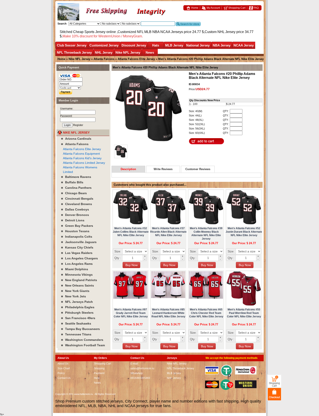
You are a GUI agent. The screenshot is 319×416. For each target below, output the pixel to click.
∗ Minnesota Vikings (77, 274)
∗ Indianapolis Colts (76, 236)
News (150, 52)
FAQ (256, 7)
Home (194, 7)
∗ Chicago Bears (74, 193)
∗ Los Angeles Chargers (79, 258)
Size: (117, 251)
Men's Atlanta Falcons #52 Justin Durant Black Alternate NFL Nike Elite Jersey (244, 232)
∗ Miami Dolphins (74, 269)
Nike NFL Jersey (127, 52)
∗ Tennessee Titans (76, 334)
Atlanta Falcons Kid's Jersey (82, 158)
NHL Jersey (103, 52)
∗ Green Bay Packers (77, 225)
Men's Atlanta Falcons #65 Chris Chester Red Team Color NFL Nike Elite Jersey (206, 313)
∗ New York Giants (75, 291)
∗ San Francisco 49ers (78, 318)
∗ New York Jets (73, 296)
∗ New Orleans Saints (77, 285)
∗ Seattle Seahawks (76, 323)
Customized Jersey (103, 45)
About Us (63, 363)
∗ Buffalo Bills (72, 182)
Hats (155, 45)
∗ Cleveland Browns (76, 204)
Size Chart (64, 368)
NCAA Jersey (243, 45)
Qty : (117, 258)
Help (97, 378)
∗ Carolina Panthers (76, 187)
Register (78, 125)
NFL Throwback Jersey (74, 52)
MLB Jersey (174, 45)
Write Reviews (163, 169)
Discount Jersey (134, 45)
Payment (99, 373)
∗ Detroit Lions (72, 220)
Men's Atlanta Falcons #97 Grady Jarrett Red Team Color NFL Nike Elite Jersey (131, 313)
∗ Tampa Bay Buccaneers (80, 329)
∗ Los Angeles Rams (77, 263)
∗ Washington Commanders (82, 339)
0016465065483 (140, 378)
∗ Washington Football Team (83, 345)
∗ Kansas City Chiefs (77, 247)
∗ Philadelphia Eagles (77, 307)
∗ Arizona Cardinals (76, 138)
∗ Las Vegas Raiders (76, 253)
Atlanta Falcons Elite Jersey (136, 59)
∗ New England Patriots (79, 280)
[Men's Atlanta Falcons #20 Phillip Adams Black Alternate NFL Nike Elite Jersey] (148, 108)
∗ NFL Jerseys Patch (77, 301)
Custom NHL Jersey (220, 32)
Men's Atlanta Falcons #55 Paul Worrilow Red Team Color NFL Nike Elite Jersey (244, 313)
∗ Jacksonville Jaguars (79, 242)
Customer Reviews (197, 169)
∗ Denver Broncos (75, 215)
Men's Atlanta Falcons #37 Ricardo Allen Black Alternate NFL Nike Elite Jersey (168, 232)
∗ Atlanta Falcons (75, 144)
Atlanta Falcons (104, 59)
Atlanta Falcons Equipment (81, 153)
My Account (213, 7)
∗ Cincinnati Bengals (77, 198)
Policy (61, 373)
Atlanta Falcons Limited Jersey (84, 162)
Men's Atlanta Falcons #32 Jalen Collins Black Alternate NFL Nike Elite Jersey (131, 232)
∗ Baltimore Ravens (76, 177)
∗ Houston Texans (75, 231)
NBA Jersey (221, 45)
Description (128, 169)
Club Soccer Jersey (71, 45)
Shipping (99, 368)
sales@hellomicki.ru (142, 368)
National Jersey (198, 45)
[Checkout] (274, 394)
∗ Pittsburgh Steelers (77, 312)
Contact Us (64, 378)
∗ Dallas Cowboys (75, 209)
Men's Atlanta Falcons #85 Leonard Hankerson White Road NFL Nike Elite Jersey (168, 313)
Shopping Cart (236, 7)
